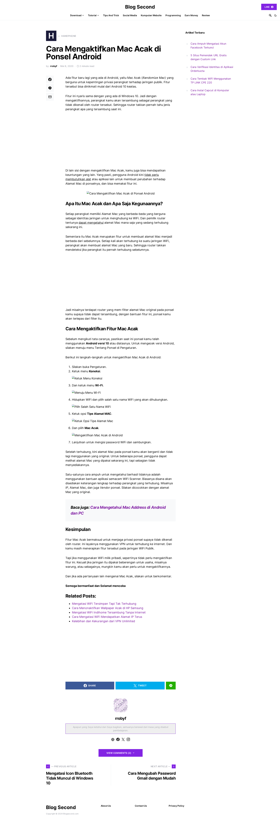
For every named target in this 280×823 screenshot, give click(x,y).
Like (267, 7)
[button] (275, 15)
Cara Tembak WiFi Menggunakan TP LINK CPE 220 (211, 80)
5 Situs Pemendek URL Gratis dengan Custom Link (209, 57)
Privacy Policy (176, 805)
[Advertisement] (120, 139)
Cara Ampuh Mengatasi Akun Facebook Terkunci (208, 45)
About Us (106, 805)
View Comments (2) (118, 753)
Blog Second (140, 7)
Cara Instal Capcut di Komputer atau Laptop (210, 92)
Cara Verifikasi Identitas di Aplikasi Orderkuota (212, 68)
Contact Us (141, 805)
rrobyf (53, 66)
